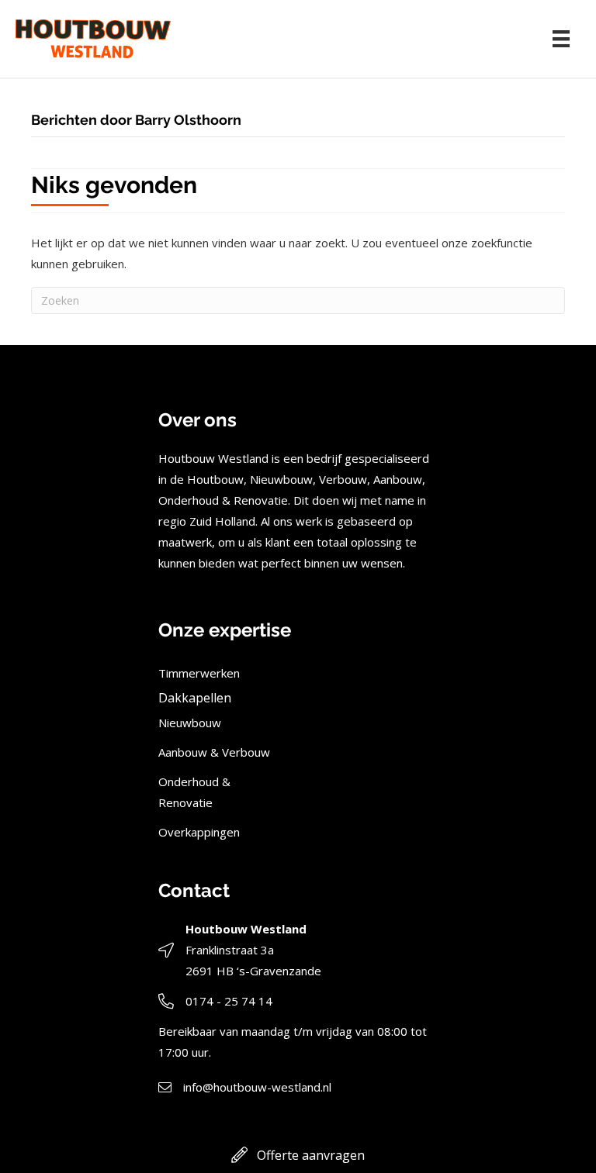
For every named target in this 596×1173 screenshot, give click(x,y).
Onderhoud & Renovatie (194, 792)
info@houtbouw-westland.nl (257, 1087)
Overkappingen (199, 832)
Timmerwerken (199, 673)
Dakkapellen (194, 697)
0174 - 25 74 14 (228, 1001)
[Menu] (561, 38)
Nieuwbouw (189, 722)
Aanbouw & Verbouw (214, 752)
